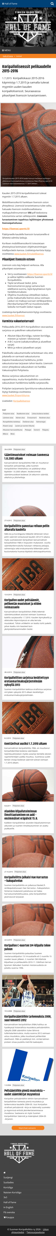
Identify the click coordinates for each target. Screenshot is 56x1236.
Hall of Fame (8, 56)
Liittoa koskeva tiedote (40, 413)
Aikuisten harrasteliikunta (12, 430)
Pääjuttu (45, 430)
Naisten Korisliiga (12, 1192)
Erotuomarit (32, 417)
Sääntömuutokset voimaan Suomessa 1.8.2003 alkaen (26, 457)
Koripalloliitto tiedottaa (11, 422)
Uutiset (19, 56)
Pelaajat (28, 430)
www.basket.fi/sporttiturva (15, 395)
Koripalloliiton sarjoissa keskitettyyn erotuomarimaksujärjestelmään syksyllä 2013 (26, 681)
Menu (7, 50)
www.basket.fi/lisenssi (13, 315)
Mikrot (5, 434)
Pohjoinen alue (8, 413)
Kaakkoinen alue (23, 413)
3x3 (5, 1197)
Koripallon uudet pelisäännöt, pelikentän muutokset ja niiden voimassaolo (22, 604)
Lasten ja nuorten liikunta (24, 426)
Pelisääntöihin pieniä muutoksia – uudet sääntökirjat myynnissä (24, 1092)
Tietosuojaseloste (36, 1232)
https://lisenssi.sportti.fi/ (39, 274)
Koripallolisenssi (21, 400)
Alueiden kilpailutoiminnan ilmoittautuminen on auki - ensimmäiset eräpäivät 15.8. (21, 815)
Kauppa (10, 1217)
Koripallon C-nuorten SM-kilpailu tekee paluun (27, 947)
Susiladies (9, 1182)
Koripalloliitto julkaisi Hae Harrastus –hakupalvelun (26, 879)
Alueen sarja (8, 426)
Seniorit (37, 430)
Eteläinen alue (28, 422)
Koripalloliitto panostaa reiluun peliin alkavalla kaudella (26, 528)
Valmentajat (40, 422)
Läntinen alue (8, 417)
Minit (12, 434)
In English (8, 1207)
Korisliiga (8, 1187)
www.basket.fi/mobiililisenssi (28, 253)
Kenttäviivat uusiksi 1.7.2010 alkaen (25, 743)
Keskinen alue (44, 417)
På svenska (9, 1212)
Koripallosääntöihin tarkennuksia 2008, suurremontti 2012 (27, 1018)
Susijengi (8, 1177)
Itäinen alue (20, 417)
